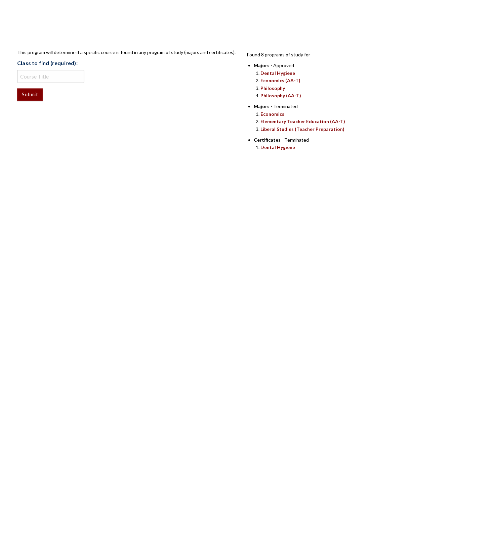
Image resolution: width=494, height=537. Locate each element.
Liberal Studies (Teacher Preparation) (302, 129)
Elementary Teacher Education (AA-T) (302, 121)
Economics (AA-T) (280, 80)
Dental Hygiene (277, 73)
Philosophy (272, 88)
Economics (272, 114)
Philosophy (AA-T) (280, 95)
